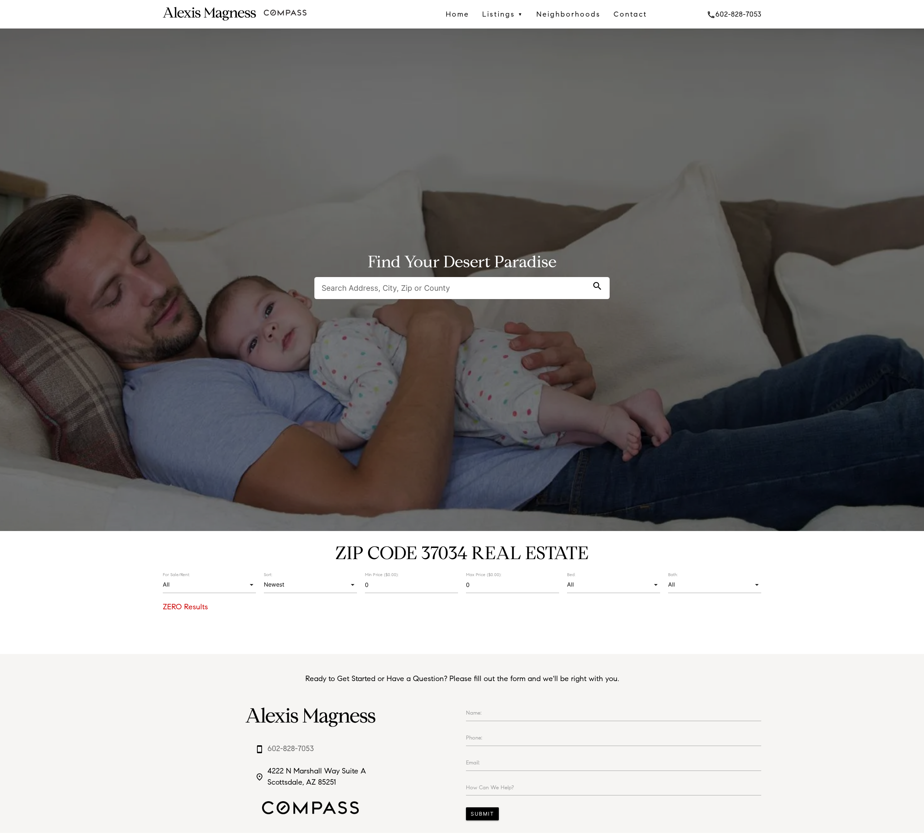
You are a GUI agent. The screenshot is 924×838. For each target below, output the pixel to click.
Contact (630, 14)
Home (457, 14)
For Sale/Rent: (176, 574)
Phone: (474, 737)
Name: (473, 713)
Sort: (268, 574)
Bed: (571, 574)
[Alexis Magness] (209, 22)
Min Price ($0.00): (382, 574)
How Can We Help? (490, 787)
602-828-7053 (734, 14)
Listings (502, 14)
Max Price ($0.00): (483, 574)
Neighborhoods (568, 14)
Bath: (673, 574)
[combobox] (209, 584)
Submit (482, 814)
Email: (473, 762)
